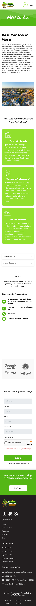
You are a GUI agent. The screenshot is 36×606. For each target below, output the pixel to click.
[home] (8, 4)
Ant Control (6, 548)
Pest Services (7, 527)
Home (4, 524)
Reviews (5, 534)
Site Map (28, 600)
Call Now (18, 488)
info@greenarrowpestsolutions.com (21, 309)
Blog (3, 538)
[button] (31, 4)
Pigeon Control (7, 555)
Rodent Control (7, 562)
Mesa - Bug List (10, 256)
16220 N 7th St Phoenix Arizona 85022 (20, 580)
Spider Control (7, 551)
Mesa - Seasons (10, 263)
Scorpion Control (8, 558)
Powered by (14, 603)
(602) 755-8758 (14, 314)
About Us (5, 531)
